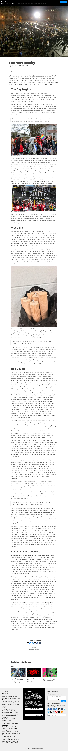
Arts (3, 695)
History (8, 696)
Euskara (14, 733)
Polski (8, 730)
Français (4, 728)
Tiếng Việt (4, 741)
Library (6, 3)
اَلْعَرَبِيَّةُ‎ (11, 736)
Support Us (63, 2)
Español (8, 726)
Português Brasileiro (12, 728)
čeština (9, 733)
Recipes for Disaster (13, 712)
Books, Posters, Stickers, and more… (11, 723)
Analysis (13, 695)
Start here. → (39, 715)
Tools (10, 3)
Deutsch (17, 726)
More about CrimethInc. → (36, 708)
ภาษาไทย (8, 739)
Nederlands (13, 734)
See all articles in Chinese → (41, 3)
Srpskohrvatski (6, 736)
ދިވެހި (12, 741)
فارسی (7, 734)
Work (12, 711)
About (31, 3)
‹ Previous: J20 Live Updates (26, 651)
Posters (12, 701)
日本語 (3, 731)
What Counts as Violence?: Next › (40, 651)
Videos (4, 703)
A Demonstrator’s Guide (14, 698)
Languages (27, 3)
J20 (33, 649)
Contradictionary (6, 711)
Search (22, 3)
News (11, 71)
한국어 (15, 736)
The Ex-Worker (6, 718)
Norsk (8, 742)
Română (4, 738)
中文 (13, 731)
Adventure (7, 695)
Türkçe (4, 734)
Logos (11, 703)
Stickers (17, 701)
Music (7, 703)
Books (2, 3)
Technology (5, 698)
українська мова (15, 739)
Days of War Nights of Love (9, 714)
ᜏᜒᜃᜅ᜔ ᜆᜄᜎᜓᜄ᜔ (14, 742)
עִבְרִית (3, 739)
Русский (4, 730)
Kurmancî (4, 742)
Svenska (11, 738)
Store (18, 3)
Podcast (4, 717)
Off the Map (13, 715)
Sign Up (63, 701)
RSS (7, 693)
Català (9, 741)
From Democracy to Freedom (9, 709)
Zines (3, 701)
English (4, 726)
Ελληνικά (13, 730)
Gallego (16, 741)
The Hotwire (8, 720)
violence (31, 649)
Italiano (12, 726)
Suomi (17, 730)
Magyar (18, 733)
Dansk (15, 738)
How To (12, 696)
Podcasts (14, 3)
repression (37, 649)
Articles (4, 693)
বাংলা (7, 738)
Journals (7, 701)
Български (8, 731)
